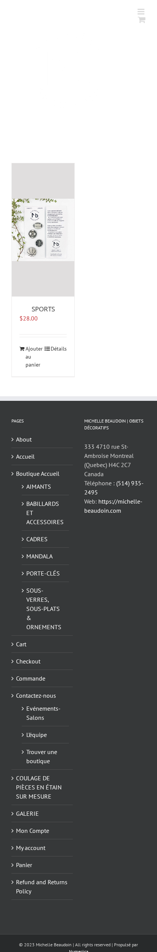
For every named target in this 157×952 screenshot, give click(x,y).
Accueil (25, 456)
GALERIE (27, 813)
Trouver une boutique (41, 756)
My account (30, 848)
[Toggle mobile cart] (142, 20)
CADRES (37, 539)
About (24, 439)
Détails (59, 348)
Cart (21, 644)
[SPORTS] (43, 230)
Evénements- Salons (43, 713)
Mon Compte (32, 830)
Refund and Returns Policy (41, 886)
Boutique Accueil (37, 473)
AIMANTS (38, 486)
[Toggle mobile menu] (142, 12)
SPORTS (43, 309)
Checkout (28, 661)
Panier (24, 865)
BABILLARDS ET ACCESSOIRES (45, 513)
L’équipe (36, 734)
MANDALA (39, 556)
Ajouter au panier (34, 356)
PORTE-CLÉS (43, 573)
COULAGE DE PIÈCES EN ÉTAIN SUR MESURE (39, 787)
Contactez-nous (36, 695)
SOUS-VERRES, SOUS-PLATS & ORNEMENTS (43, 609)
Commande (30, 678)
